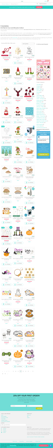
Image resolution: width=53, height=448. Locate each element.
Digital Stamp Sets (40, 114)
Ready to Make (40, 97)
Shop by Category (5, 4)
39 (5, 373)
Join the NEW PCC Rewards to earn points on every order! (22, 7)
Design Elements (40, 100)
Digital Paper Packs (41, 119)
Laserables (39, 84)
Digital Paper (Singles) (41, 108)
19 (13, 371)
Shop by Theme (14, 4)
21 (18, 371)
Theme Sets (39, 111)
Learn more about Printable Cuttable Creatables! (35, 436)
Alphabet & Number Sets (42, 120)
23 (23, 371)
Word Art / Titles (40, 106)
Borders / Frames (40, 103)
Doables (38, 87)
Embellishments (40, 105)
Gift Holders (39, 90)
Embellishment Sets (41, 117)
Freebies (38, 86)
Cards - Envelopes (40, 98)
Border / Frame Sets (41, 116)
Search (37, 4)
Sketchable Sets (40, 113)
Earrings (38, 92)
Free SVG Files (14, 37)
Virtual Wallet (39, 125)
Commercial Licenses (41, 127)
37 (32, 371)
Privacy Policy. (13, 445)
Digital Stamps (40, 109)
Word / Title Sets (40, 122)
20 (15, 371)
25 (28, 371)
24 (25, 371)
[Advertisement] (26, 16)
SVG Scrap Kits (40, 124)
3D (37, 93)
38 (2, 373)
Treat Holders (39, 95)
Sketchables (39, 101)
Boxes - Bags (39, 89)
